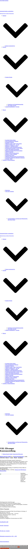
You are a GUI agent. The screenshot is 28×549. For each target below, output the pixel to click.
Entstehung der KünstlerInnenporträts (15, 104)
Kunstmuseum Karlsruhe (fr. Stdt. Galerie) (14, 148)
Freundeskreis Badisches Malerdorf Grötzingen (15, 157)
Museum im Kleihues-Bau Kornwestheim (13, 150)
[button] (15, 30)
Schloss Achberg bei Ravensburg (12, 153)
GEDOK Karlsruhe (9, 151)
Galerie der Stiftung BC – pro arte (12, 144)
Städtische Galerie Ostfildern (11, 154)
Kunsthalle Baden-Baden (10, 140)
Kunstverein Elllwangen (18, 454)
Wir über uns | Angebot (5, 530)
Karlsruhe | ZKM (8, 158)
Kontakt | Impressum (4, 525)
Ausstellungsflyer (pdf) (4, 521)
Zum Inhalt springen (4, 0)
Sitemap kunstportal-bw (10, 45)
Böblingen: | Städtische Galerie (11, 146)
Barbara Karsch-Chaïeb (5, 456)
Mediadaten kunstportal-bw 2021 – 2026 (8, 536)
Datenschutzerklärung (4, 541)
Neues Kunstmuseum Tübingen (11, 141)
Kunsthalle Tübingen (9, 142)
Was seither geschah (12, 105)
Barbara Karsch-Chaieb (7, 454)
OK (18, 546)
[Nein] (9, 548)
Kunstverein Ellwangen (18, 456)
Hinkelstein (7, 190)
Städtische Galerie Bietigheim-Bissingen (13, 147)
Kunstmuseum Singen (9, 155)
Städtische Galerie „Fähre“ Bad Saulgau (13, 143)
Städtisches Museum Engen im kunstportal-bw (14, 156)
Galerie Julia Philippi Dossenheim (12, 149)
